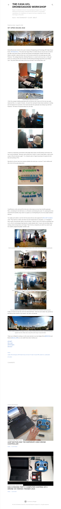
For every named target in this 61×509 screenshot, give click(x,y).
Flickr (30, 17)
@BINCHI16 (47, 336)
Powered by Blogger (31, 501)
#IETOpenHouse (15, 51)
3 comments (14, 446)
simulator (10, 356)
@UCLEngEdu (11, 344)
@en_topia (10, 343)
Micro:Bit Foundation (48, 217)
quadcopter (47, 354)
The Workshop (22, 17)
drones (27, 354)
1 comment (14, 491)
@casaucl (10, 346)
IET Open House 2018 (34, 354)
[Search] (52, 4)
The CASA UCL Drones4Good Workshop (29, 5)
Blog (14, 17)
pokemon (42, 354)
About (35, 17)
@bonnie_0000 (14, 337)
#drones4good (14, 354)
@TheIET (10, 341)
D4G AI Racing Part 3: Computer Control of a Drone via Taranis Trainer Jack (27, 488)
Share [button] (9, 352)
